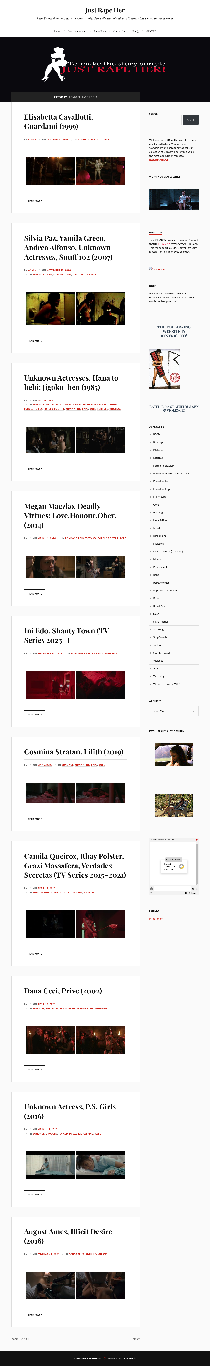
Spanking (158, 629)
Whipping (111, 653)
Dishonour (159, 450)
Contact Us (119, 31)
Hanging (158, 512)
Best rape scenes (77, 31)
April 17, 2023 (46, 888)
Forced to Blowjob (58, 404)
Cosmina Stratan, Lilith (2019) (73, 751)
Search (153, 113)
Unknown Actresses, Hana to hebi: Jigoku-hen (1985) (71, 382)
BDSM (36, 892)
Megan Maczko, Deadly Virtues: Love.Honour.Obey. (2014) (70, 515)
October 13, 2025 (58, 139)
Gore (49, 274)
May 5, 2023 (45, 765)
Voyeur (157, 668)
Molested (158, 543)
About (57, 31)
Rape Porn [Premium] (165, 590)
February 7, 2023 (49, 1254)
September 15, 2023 (50, 653)
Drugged (51, 1133)
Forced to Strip (54, 409)
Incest (156, 527)
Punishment (160, 566)
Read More (35, 201)
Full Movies (159, 496)
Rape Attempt (161, 582)
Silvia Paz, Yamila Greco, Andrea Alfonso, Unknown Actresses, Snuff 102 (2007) (68, 247)
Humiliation (160, 520)
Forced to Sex (100, 139)
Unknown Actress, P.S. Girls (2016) (70, 1110)
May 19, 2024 (46, 400)
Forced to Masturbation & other (95, 404)
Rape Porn (100, 31)
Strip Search (160, 637)
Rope (93, 409)
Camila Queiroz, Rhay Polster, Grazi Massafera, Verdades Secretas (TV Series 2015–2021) (75, 865)
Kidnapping (73, 409)
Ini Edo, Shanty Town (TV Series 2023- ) (66, 635)
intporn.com (156, 918)
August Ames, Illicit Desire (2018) (68, 1235)
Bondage (84, 139)
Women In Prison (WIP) (166, 683)
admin (32, 139)
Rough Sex (100, 1254)
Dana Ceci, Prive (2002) (63, 990)
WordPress (96, 1358)
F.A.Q (135, 31)
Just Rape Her (105, 10)
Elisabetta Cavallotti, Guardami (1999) (58, 121)
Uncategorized (161, 652)
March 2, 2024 (47, 538)
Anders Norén (127, 1358)
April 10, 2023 (46, 1004)
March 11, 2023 (47, 1129)
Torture (78, 274)
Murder (58, 274)
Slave (156, 613)
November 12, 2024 (59, 270)
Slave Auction (161, 621)
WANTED (151, 31)
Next (136, 1339)
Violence (91, 274)
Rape (68, 274)
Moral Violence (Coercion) (168, 551)
